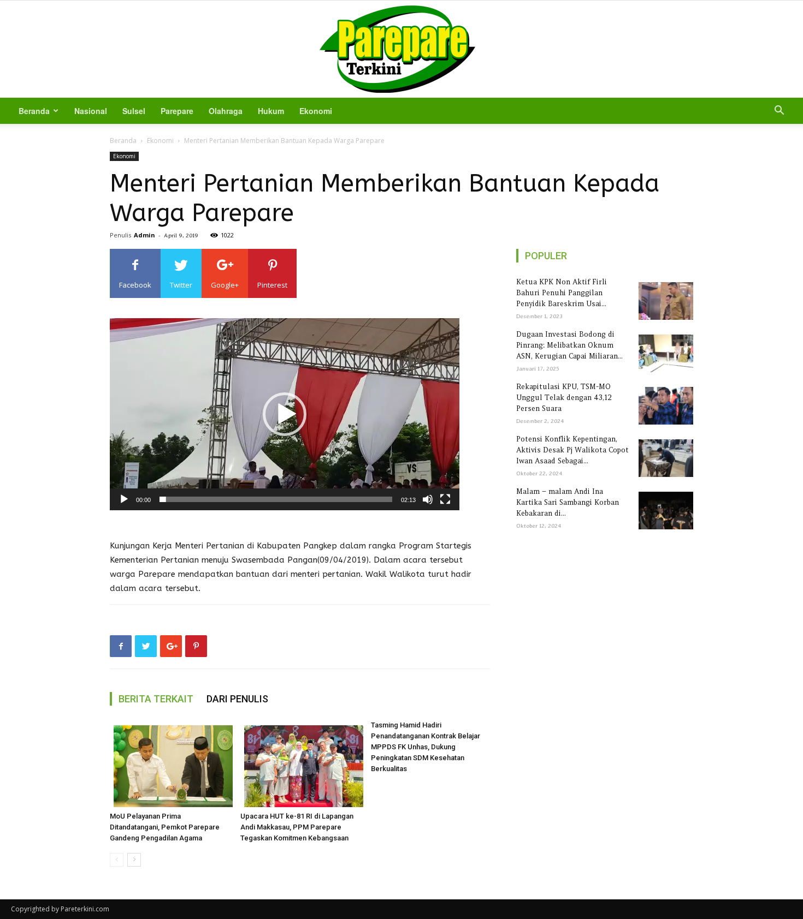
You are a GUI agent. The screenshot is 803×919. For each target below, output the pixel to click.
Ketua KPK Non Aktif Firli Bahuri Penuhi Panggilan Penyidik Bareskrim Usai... (561, 292)
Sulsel (133, 110)
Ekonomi (315, 110)
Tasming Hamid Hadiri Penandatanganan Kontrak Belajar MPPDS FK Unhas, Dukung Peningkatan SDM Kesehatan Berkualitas (425, 747)
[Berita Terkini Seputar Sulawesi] (401, 49)
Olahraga (226, 110)
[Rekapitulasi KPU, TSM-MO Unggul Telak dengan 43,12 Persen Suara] (664, 406)
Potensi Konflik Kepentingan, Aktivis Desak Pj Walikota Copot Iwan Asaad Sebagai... (572, 450)
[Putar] (124, 499)
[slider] (276, 499)
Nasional (90, 110)
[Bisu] (427, 499)
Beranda (34, 110)
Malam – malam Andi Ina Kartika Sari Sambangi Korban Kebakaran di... (567, 502)
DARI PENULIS (237, 699)
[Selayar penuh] (445, 499)
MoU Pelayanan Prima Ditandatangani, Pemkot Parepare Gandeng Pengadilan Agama (165, 827)
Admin (144, 235)
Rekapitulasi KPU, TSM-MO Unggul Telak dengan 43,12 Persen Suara (564, 397)
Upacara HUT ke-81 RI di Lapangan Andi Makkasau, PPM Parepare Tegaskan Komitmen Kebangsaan (296, 827)
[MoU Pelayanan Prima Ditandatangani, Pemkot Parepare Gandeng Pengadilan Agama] (169, 766)
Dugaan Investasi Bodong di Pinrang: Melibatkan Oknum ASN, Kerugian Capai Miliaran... (569, 345)
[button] (779, 111)
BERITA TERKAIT (156, 699)
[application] (284, 414)
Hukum (271, 110)
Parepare (177, 110)
